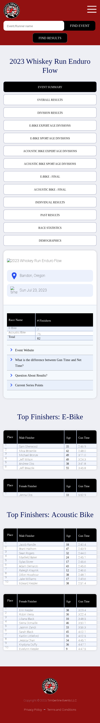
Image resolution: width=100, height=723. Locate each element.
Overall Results (50, 100)
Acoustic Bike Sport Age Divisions (50, 164)
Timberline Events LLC (62, 700)
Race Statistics (50, 228)
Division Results (50, 113)
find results (50, 38)
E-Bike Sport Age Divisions (50, 138)
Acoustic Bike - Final (50, 189)
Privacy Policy (33, 709)
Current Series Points (29, 385)
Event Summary (50, 87)
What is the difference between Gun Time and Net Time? (48, 363)
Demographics (50, 240)
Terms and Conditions (61, 709)
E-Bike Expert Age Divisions (50, 125)
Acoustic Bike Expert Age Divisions (50, 151)
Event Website (24, 350)
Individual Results (50, 202)
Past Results (50, 215)
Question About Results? (31, 375)
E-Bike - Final (50, 176)
